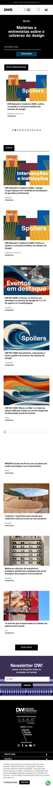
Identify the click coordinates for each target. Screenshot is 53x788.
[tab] (26, 754)
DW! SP (7, 471)
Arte (6, 630)
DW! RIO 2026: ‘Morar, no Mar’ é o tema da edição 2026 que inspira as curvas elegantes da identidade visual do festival (26, 411)
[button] (46, 9)
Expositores (10, 113)
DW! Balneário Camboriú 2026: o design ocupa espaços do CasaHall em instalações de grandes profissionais (26, 190)
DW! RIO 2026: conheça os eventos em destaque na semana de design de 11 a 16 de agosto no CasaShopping (25, 300)
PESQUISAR (26, 54)
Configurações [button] (10, 782)
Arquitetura (8, 523)
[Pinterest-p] (34, 745)
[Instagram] (18, 745)
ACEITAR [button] (24, 782)
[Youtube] (30, 745)
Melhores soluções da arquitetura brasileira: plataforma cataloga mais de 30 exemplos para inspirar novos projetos (25, 571)
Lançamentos (19, 113)
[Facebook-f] (22, 745)
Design (7, 418)
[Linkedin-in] (26, 745)
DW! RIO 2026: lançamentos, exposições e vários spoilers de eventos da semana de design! (25, 355)
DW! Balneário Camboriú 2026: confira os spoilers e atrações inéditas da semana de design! (25, 106)
